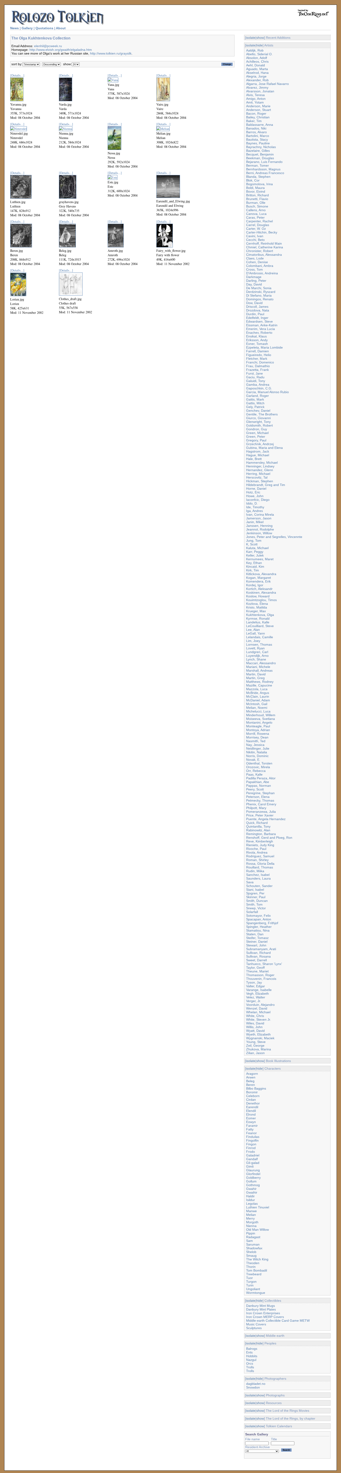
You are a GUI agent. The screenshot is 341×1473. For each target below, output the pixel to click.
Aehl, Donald (255, 65)
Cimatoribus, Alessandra (264, 254)
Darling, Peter (256, 280)
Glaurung (253, 1170)
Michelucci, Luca (258, 711)
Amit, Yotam (255, 102)
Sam (249, 1241)
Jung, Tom (253, 540)
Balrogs (251, 1348)
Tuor (249, 1278)
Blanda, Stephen (258, 176)
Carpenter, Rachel (259, 221)
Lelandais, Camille (259, 637)
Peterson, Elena (258, 797)
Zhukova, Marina (258, 1049)
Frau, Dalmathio (258, 366)
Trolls (250, 1367)
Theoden (252, 1263)
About (61, 28)
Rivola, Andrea (256, 852)
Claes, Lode (255, 258)
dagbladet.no (255, 1384)
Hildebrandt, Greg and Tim (265, 485)
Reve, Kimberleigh (259, 841)
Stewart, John (256, 945)
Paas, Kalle (254, 774)
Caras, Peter (255, 217)
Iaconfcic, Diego (258, 500)
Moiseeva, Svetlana (260, 719)
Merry (250, 1218)
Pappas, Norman (258, 785)
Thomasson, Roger (260, 975)
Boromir (252, 1092)
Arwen (250, 1077)
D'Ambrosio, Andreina (262, 273)
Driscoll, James (257, 306)
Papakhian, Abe (257, 782)
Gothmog (253, 1185)
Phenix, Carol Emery (261, 804)
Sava (250, 882)
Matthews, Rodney (259, 681)
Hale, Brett (254, 459)
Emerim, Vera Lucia (260, 329)
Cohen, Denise (257, 262)
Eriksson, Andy (257, 340)
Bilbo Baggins (256, 1088)
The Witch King (257, 1259)
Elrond (251, 1114)
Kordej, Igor (254, 585)
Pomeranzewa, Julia (261, 811)
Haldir (250, 1196)
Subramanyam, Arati (261, 949)
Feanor (251, 1133)
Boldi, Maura (255, 188)
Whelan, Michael (258, 1012)
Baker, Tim (254, 121)
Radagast (253, 1237)
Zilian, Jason (255, 1053)
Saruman (253, 1244)
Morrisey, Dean (257, 737)
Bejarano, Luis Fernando (264, 162)
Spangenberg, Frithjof (262, 923)
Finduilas (252, 1137)
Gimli (250, 1166)
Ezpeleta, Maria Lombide (264, 347)
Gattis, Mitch (255, 403)
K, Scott (251, 544)
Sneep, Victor (256, 908)
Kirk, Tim (252, 570)
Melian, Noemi (256, 707)
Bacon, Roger (256, 113)
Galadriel (252, 1155)
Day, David (254, 284)
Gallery (27, 28)
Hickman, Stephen (259, 481)
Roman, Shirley (257, 860)
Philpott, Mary (256, 808)
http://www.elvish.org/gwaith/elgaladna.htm (60, 50)
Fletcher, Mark (256, 358)
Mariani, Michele (258, 667)
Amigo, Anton (256, 98)
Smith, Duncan (257, 901)
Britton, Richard (257, 195)
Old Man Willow (257, 1229)
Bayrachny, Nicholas (261, 147)
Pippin (250, 1233)
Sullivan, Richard (258, 953)
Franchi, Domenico (260, 362)
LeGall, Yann (255, 633)
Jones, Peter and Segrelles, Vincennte (274, 537)
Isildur (250, 1200)
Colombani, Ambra (259, 266)
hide (259, 45)
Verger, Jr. (253, 1001)
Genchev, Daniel (258, 410)
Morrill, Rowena (257, 733)
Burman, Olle (255, 202)
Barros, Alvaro (256, 132)
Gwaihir (251, 1192)
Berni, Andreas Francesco (265, 173)
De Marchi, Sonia (258, 288)
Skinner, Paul (255, 897)
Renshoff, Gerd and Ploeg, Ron (269, 837)
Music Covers (256, 1324)
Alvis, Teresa (255, 95)
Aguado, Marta (257, 69)
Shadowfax (254, 1248)
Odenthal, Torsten (259, 763)
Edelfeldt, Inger (257, 318)
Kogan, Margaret (258, 577)
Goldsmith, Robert (259, 425)
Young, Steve (256, 1042)
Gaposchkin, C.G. (259, 388)
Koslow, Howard (258, 596)
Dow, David (254, 303)
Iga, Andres (254, 511)
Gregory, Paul (256, 440)
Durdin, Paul (255, 314)
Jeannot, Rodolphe (260, 529)
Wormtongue (255, 1293)
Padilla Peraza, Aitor (261, 778)
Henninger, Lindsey (260, 466)
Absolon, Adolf (256, 58)
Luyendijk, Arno (257, 655)
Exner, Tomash (257, 344)
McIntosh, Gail (256, 704)
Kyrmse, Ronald (258, 618)
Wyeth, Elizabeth (258, 1034)
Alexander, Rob (257, 80)
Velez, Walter (255, 997)
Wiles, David (255, 1023)
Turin (250, 1285)
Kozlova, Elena (257, 603)
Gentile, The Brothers (262, 414)
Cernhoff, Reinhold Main (264, 243)
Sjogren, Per (255, 893)
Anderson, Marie (258, 106)
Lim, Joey (253, 641)
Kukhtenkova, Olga (260, 615)
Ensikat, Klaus (256, 336)
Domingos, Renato (259, 299)
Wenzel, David (256, 1008)
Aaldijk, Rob (255, 50)
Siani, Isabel (255, 889)
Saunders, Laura (258, 878)
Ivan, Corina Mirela (260, 514)
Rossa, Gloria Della (260, 863)
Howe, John (255, 496)
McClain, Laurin (257, 696)
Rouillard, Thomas (259, 867)
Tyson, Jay (254, 982)
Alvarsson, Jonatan (260, 91)
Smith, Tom (254, 904)
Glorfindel (253, 1174)
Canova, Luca (256, 214)
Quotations (44, 28)
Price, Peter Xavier (259, 815)
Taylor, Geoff (255, 967)
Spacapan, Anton (258, 919)
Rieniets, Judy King (260, 845)
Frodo (250, 1151)
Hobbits (251, 1356)
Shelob (251, 1252)
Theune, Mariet (257, 971)
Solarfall (252, 912)
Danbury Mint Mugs (260, 1306)
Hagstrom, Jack (257, 451)
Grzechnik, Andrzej (260, 444)
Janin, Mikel (255, 522)
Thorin (251, 1267)
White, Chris (255, 1016)
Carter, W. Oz (256, 228)
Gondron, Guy (256, 429)
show (260, 37)
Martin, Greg (255, 678)
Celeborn (253, 1096)
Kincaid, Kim (255, 566)
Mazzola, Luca (256, 689)
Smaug (251, 1255)
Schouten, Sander (259, 886)
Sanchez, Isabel (258, 875)
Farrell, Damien (257, 351)
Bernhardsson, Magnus (263, 169)
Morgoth (252, 1222)
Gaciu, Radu (255, 377)
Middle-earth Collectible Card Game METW (278, 1320)
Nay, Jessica (255, 745)
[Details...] (17, 75)
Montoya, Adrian (258, 730)
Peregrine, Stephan (260, 793)
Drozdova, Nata (257, 310)
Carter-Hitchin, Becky (261, 232)
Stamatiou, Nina (258, 930)
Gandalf (252, 1159)
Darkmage (253, 277)
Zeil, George (255, 1045)
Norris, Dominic (257, 756)
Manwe (251, 1211)
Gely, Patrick (255, 407)
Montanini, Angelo (259, 722)
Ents (249, 1352)
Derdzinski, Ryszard (260, 292)
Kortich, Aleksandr (259, 589)
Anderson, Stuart (258, 110)
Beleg (250, 1081)
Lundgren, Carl (257, 652)
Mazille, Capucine (259, 685)
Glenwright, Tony (258, 422)
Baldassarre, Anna (259, 124)
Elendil (251, 1111)
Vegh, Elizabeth (257, 993)
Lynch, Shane (256, 659)
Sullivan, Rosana (258, 956)
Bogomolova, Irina (259, 184)
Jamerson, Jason (258, 518)
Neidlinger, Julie (257, 748)
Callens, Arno (256, 210)
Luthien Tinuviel (257, 1207)
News (14, 28)
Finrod (251, 1148)
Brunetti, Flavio (257, 199)
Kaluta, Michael (257, 548)
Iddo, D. (252, 503)
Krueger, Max (256, 611)
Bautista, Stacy (257, 139)
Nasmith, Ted (255, 741)
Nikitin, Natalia (256, 752)
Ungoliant (253, 1289)
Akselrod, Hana (257, 72)
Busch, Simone (257, 206)
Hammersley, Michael (262, 462)
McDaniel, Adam (258, 700)
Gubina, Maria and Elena (264, 448)
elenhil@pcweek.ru (48, 46)
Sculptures (254, 1328)
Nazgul (251, 1360)
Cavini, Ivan (254, 236)
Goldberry (253, 1177)
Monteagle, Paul (258, 726)
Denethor (253, 1103)
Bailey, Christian (258, 117)
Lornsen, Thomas (259, 644)
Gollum (251, 1181)
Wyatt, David (255, 1031)
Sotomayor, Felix (258, 915)
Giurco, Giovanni (258, 418)
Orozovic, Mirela (258, 767)
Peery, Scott (255, 789)
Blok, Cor (253, 180)
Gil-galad (252, 1163)
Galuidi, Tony (255, 381)
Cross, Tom (254, 269)
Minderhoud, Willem (260, 715)
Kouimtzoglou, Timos (261, 600)
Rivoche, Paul (256, 849)
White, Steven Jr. (258, 1019)
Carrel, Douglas (257, 225)
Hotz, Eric (253, 492)
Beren (250, 1085)
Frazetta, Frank (257, 370)
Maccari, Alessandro (261, 663)
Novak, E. (253, 759)
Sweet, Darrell (256, 960)
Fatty (250, 1129)
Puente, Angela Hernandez (266, 819)
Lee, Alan (253, 629)
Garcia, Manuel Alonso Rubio (267, 392)
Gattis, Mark (255, 399)
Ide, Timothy (255, 507)
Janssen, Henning (259, 526)
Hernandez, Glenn (259, 470)
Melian (251, 1215)
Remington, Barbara (261, 834)
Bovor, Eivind (255, 191)
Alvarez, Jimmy (257, 87)
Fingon (251, 1144)
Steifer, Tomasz (257, 938)
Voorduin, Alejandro (260, 1005)
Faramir (252, 1125)
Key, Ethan (254, 563)
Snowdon (253, 1387)
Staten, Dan (255, 934)
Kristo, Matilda (256, 607)
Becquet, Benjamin (260, 154)
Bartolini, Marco (257, 136)
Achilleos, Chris (257, 61)
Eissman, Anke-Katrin (261, 325)
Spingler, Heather (259, 927)
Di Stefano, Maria (259, 295)
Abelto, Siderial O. (259, 54)
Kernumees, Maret (259, 559)
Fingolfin (252, 1140)
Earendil (252, 1107)
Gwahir (251, 1189)
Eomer (251, 1118)
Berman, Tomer (257, 165)
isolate (250, 37)
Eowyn (251, 1122)
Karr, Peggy (254, 552)
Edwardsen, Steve (259, 321)
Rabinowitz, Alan (258, 830)
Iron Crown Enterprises (263, 1313)
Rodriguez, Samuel (260, 856)
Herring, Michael (258, 474)
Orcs (249, 1363)
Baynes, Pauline (258, 143)
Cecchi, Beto (255, 240)
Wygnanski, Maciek (260, 1038)
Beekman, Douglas (260, 158)
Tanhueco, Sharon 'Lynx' (264, 964)
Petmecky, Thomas (260, 800)
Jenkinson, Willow (259, 533)
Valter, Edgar (255, 986)
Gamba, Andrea (257, 384)
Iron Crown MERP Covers (265, 1317)
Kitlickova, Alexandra (261, 574)
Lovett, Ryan (255, 648)
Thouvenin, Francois (261, 979)
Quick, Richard (257, 823)
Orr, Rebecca (256, 771)
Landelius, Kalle (257, 622)
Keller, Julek (255, 555)
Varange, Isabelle (259, 990)
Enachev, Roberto (259, 332)
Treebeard (253, 1274)
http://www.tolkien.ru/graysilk (111, 53)
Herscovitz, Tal (256, 477)
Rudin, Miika (255, 871)
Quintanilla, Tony (258, 826)
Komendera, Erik (258, 581)
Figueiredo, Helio (258, 355)
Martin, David (256, 674)
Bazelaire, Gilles (258, 150)
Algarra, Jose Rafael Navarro (267, 84)
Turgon (251, 1281)
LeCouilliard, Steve (260, 626)
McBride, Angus (257, 693)
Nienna (251, 1226)
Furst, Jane (254, 373)
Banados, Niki (256, 128)
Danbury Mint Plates (261, 1309)
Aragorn (252, 1073)
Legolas (252, 1203)
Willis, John (254, 1027)
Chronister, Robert (259, 251)
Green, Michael (257, 433)
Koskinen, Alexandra (261, 592)
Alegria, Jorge (256, 76)
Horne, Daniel (256, 488)
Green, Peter (255, 436)
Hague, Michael (257, 455)
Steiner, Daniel (256, 941)
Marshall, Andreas (259, 670)
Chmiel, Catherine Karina (264, 247)
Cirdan (251, 1099)
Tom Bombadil (256, 1270)
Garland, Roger (257, 396)
